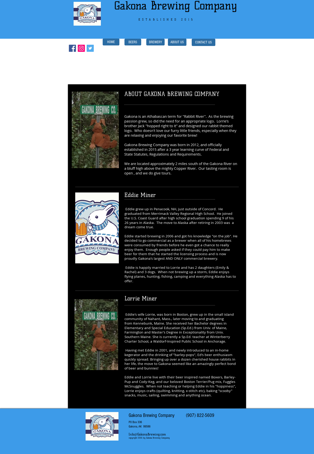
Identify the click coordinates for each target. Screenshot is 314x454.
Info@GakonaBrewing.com (147, 434)
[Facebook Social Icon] (72, 48)
